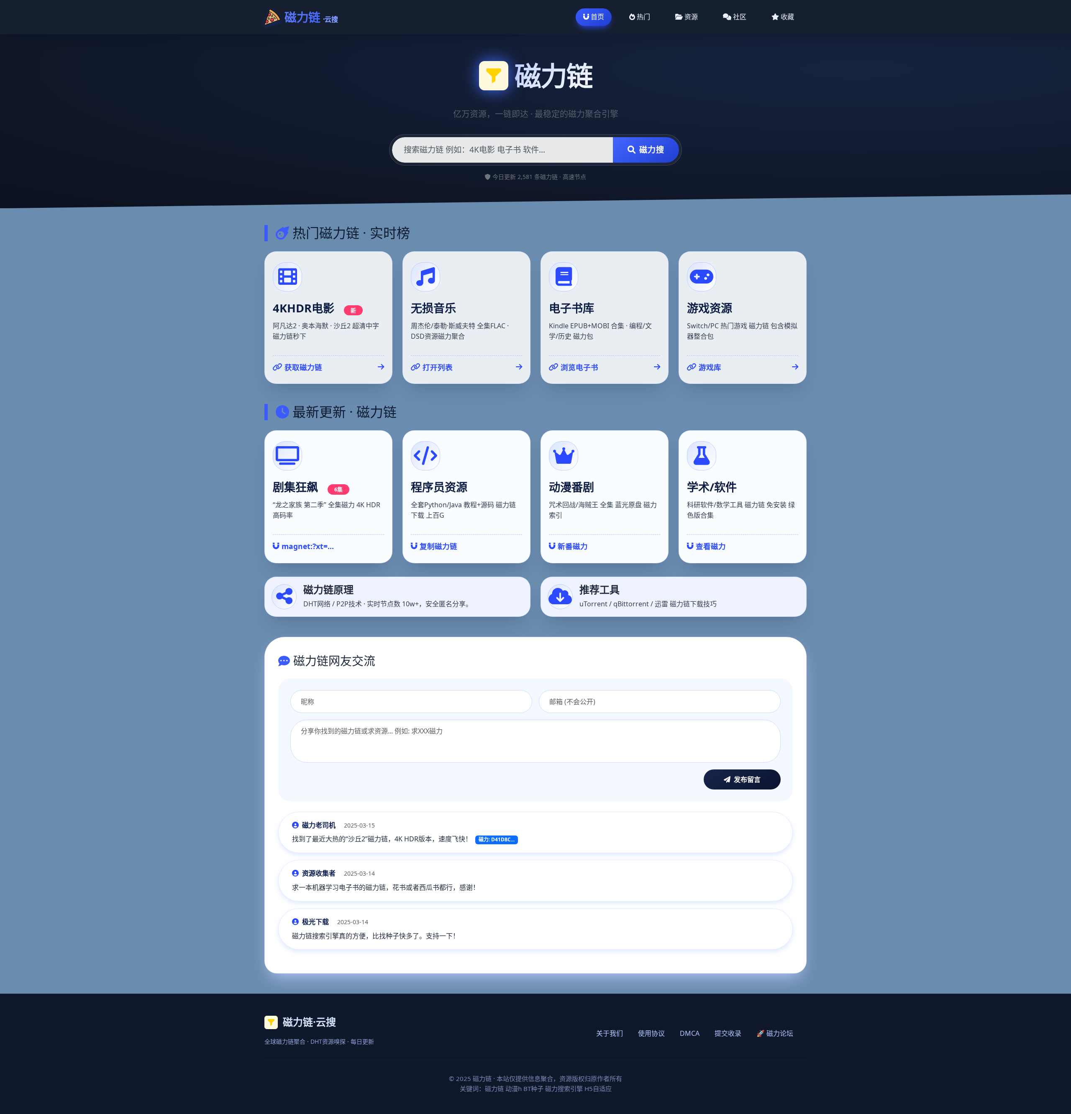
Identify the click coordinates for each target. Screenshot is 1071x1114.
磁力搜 (651, 149)
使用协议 (651, 1033)
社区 (739, 16)
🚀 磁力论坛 (774, 1033)
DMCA (689, 1033)
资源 (691, 16)
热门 (643, 16)
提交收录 (728, 1033)
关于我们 (609, 1033)
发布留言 (747, 779)
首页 (597, 16)
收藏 (787, 16)
